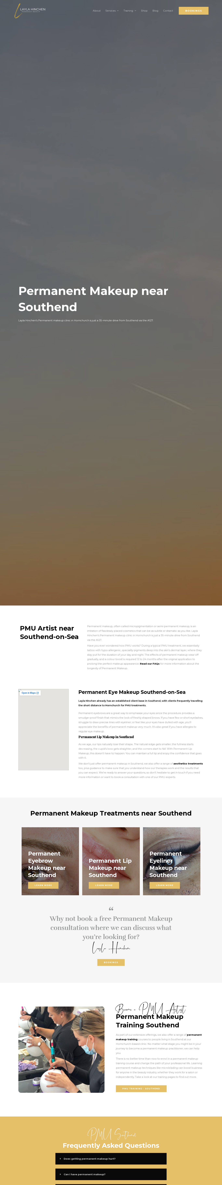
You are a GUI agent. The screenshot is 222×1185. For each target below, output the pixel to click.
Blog (155, 10)
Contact (168, 10)
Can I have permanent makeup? (84, 1174)
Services (110, 10)
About (97, 10)
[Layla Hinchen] (29, 10)
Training (128, 10)
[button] (194, 11)
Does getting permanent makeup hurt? (90, 1158)
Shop (144, 10)
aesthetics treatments (188, 763)
